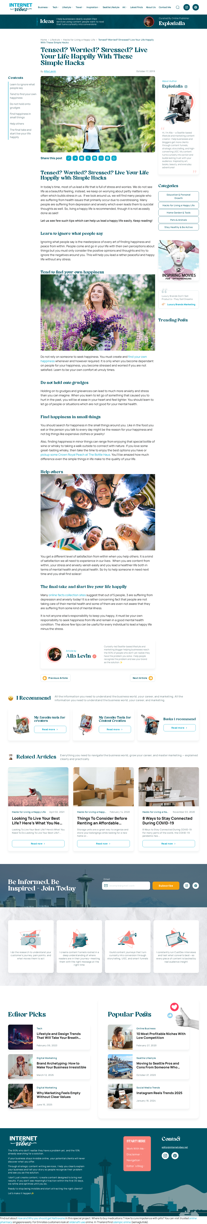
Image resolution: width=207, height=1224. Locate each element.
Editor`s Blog (135, 1166)
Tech (55, 7)
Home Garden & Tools (179, 212)
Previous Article (58, 677)
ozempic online (122, 1222)
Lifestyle (66, 7)
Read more (48, 729)
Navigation (133, 1160)
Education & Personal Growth (179, 196)
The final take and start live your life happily (20, 133)
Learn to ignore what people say (22, 86)
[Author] (94, 656)
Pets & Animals (178, 219)
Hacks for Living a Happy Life (179, 205)
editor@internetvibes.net (175, 1147)
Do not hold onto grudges (20, 105)
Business (43, 7)
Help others (17, 123)
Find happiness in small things (20, 115)
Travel (79, 7)
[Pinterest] (195, 7)
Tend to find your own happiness (23, 96)
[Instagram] (186, 7)
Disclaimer (133, 1154)
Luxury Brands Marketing (181, 304)
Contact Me (165, 7)
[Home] (20, 7)
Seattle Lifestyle (111, 7)
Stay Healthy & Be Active (178, 227)
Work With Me (135, 1148)
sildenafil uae (77, 1222)
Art (123, 7)
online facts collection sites (67, 595)
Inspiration (92, 7)
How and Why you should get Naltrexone (41, 1218)
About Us (151, 7)
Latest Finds (136, 7)
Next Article (140, 677)
